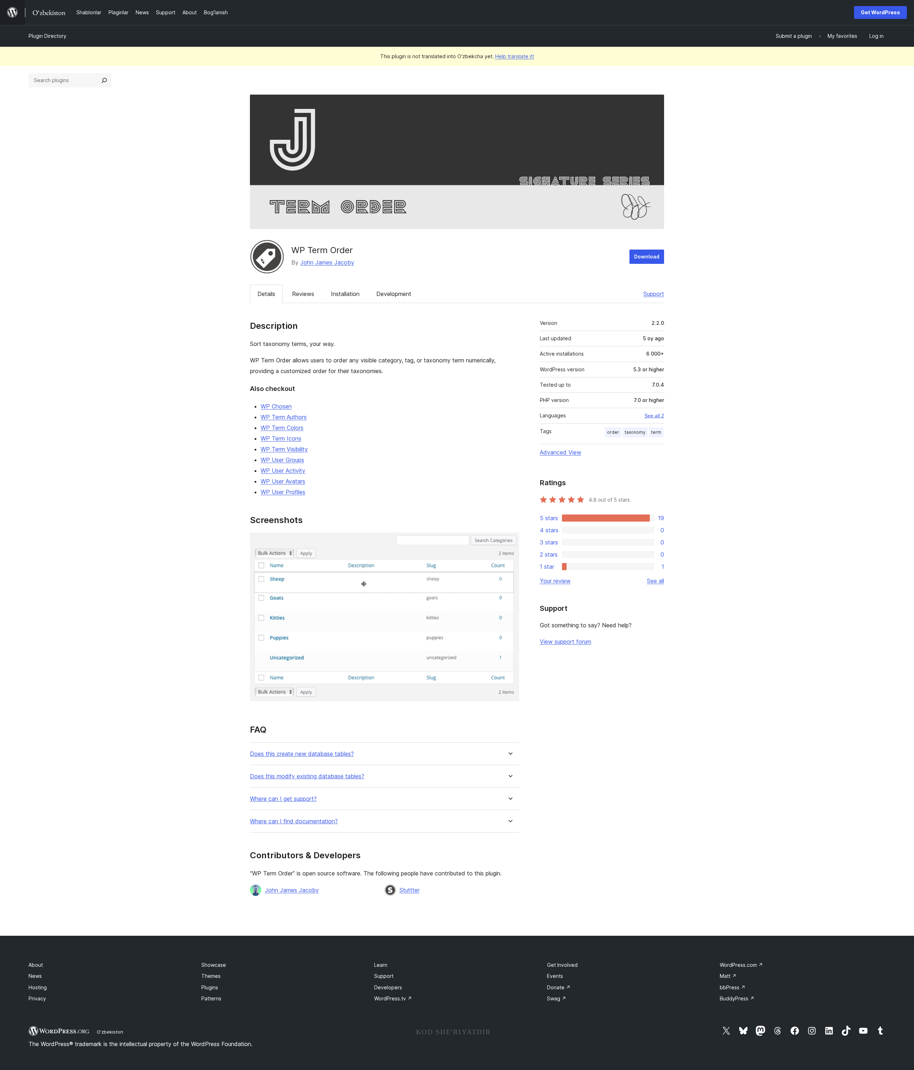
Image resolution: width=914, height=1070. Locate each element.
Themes (211, 976)
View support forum (565, 641)
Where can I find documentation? (294, 821)
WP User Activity (283, 470)
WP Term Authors (284, 417)
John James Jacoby (327, 262)
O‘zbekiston (110, 1032)
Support (653, 293)
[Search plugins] (104, 80)
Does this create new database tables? (302, 753)
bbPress (732, 987)
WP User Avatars (283, 481)
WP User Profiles (283, 492)
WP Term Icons (281, 438)
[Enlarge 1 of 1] (509, 542)
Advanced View (560, 452)
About (36, 965)
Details (266, 293)
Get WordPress (880, 12)
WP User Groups (282, 459)
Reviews (303, 293)
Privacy (37, 998)
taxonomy (635, 432)
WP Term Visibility (284, 449)
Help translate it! (514, 56)
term (656, 432)
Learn (380, 965)
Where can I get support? (283, 798)
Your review (555, 580)
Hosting (38, 987)
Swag (556, 998)
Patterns (211, 998)
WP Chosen (276, 406)
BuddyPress (737, 998)
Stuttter (410, 890)
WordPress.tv (393, 998)
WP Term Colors (282, 427)
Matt (728, 976)
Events (555, 976)
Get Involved (562, 965)
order (613, 432)
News (35, 976)
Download (646, 256)
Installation (345, 293)
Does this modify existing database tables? (307, 776)
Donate (559, 987)
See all (655, 580)
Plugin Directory (47, 36)
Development (393, 293)
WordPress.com (741, 965)
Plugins (209, 987)
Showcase (213, 965)
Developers (388, 987)
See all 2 (654, 415)
